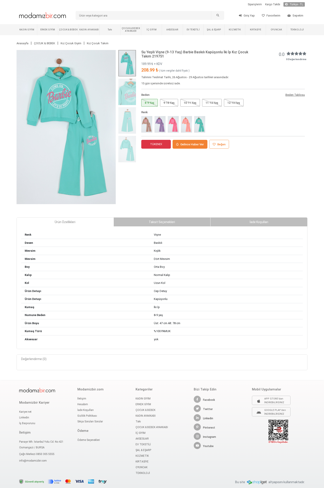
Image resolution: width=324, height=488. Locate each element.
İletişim (81, 398)
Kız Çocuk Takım (97, 43)
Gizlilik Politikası (87, 415)
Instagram (209, 436)
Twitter (208, 409)
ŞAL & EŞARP (214, 29)
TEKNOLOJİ (297, 29)
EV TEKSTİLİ (193, 29)
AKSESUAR (172, 29)
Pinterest (209, 427)
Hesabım (82, 404)
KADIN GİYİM (26, 29)
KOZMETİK (235, 29)
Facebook (209, 399)
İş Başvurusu (27, 423)
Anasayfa (22, 43)
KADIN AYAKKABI (89, 29)
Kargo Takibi (272, 4)
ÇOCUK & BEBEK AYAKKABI (131, 29)
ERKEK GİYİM (47, 29)
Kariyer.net (25, 411)
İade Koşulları (85, 410)
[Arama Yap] (217, 15)
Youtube (208, 446)
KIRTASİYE (255, 29)
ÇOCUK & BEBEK (68, 29)
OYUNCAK (276, 29)
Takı (110, 29)
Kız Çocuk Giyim (71, 43)
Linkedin (24, 417)
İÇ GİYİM (151, 29)
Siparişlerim (255, 4)
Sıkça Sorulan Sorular (90, 421)
